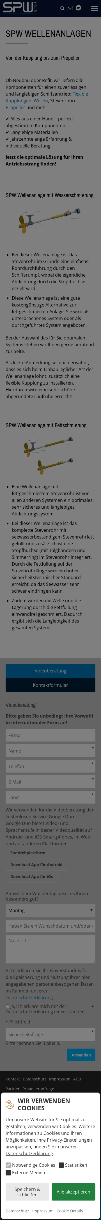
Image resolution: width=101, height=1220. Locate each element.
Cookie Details (70, 1211)
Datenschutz (17, 1211)
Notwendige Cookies (33, 1165)
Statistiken (76, 1165)
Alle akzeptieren (73, 1192)
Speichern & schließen (27, 1191)
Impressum (43, 1211)
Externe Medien (28, 1173)
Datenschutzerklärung (29, 1153)
